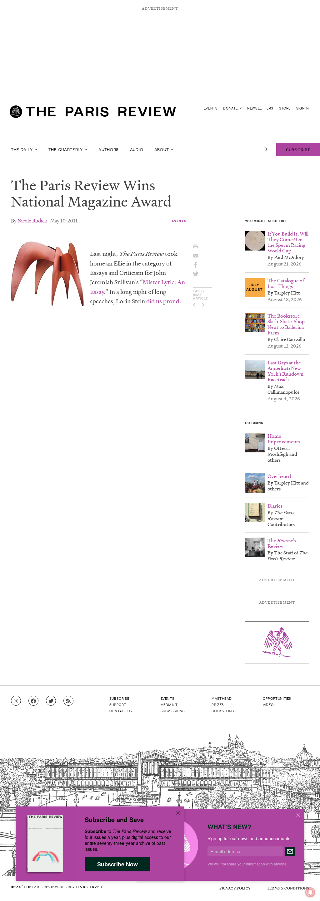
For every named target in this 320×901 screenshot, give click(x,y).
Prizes (218, 704)
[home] (93, 114)
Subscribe (298, 149)
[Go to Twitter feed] (51, 701)
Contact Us (120, 710)
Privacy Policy (235, 888)
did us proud (162, 301)
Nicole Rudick (32, 220)
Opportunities (277, 698)
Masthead (222, 698)
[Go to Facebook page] (33, 701)
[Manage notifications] (305, 887)
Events (211, 108)
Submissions (173, 710)
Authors (108, 149)
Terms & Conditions (288, 888)
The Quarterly (66, 149)
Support (117, 704)
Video (268, 704)
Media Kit (169, 704)
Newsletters (260, 108)
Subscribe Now (117, 864)
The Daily (22, 149)
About (162, 149)
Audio (136, 149)
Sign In (302, 108)
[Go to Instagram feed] (16, 701)
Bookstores (224, 710)
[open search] (265, 149)
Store (285, 108)
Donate (230, 108)
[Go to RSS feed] (68, 701)
